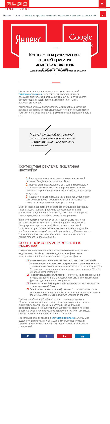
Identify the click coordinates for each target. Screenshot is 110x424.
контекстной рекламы (63, 318)
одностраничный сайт (30, 94)
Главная (7, 15)
